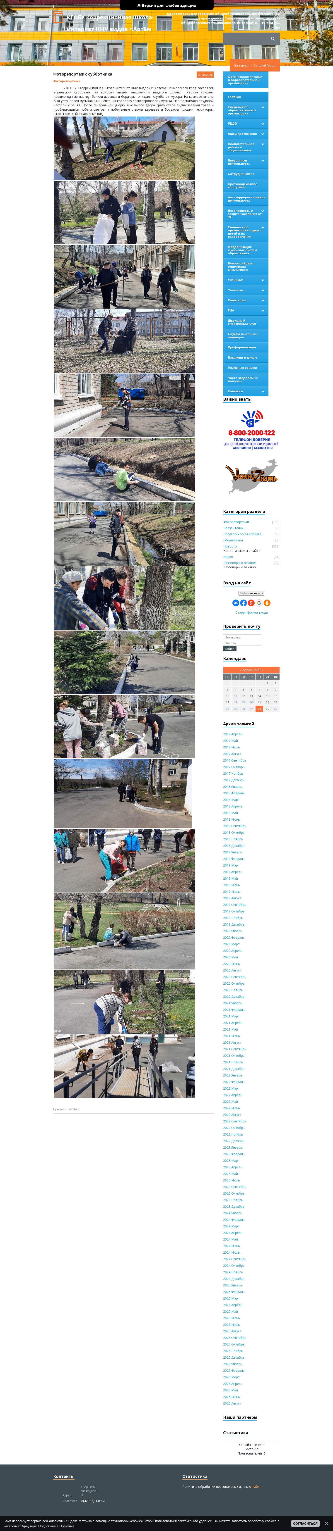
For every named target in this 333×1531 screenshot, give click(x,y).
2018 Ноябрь (233, 839)
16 (275, 696)
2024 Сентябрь (234, 1259)
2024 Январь (232, 1213)
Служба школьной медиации (242, 335)
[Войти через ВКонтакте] (235, 603)
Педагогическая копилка (242, 534)
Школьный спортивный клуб (242, 322)
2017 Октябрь (234, 767)
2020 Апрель (232, 950)
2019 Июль (231, 891)
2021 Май (230, 1029)
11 (235, 696)
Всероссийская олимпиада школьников (240, 266)
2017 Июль (231, 747)
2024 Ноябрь (233, 1272)
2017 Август (232, 754)
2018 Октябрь (234, 832)
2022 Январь (232, 1075)
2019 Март (231, 865)
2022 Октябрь (234, 1128)
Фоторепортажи (66, 81)
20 (251, 702)
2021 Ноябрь (233, 1062)
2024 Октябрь (234, 1265)
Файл (256, 1486)
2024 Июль (231, 1252)
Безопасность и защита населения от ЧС (245, 214)
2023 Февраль (234, 1154)
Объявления (233, 540)
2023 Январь (232, 1147)
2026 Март (231, 1377)
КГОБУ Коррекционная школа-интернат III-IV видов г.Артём (110, 18)
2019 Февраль (234, 859)
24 (227, 709)
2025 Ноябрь (233, 1351)
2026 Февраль (234, 1370)
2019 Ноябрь (233, 918)
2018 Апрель (232, 806)
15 (267, 696)
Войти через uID (251, 593)
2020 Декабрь (233, 996)
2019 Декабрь (233, 924)
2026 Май (230, 1390)
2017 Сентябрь (234, 760)
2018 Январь (232, 786)
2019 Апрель (232, 872)
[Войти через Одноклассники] (267, 603)
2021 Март (231, 1016)
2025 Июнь (231, 1318)
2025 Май (230, 1311)
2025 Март (231, 1298)
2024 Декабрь (233, 1278)
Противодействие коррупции (242, 185)
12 (243, 696)
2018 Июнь (231, 819)
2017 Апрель (232, 734)
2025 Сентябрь (234, 1338)
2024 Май (230, 1239)
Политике (66, 1526)
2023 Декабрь (233, 1206)
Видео (228, 557)
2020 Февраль (234, 937)
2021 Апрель (232, 1023)
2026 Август (232, 1403)
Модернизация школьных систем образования (242, 250)
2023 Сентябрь (234, 1187)
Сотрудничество (241, 174)
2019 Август (232, 898)
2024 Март (231, 1226)
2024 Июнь (231, 1246)
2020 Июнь (231, 964)
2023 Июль (231, 1180)
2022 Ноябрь (233, 1134)
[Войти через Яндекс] (251, 603)
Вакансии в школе (242, 357)
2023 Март (231, 1160)
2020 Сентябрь (234, 977)
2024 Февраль (234, 1219)
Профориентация (242, 347)
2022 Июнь (231, 1108)
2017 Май (230, 740)
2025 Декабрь (233, 1357)
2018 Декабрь (233, 845)
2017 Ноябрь (233, 773)
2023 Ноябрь (233, 1200)
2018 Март (231, 800)
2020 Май (230, 957)
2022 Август (232, 1114)
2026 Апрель (232, 1383)
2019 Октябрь (234, 911)
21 (259, 702)
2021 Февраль (234, 1009)
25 (235, 709)
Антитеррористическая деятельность (246, 198)
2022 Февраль (234, 1082)
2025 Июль (231, 1324)
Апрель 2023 (252, 670)
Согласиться (305, 1523)
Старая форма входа (251, 612)
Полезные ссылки (242, 367)
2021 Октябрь (234, 1055)
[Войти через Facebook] (243, 603)
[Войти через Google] (259, 603)
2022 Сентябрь (234, 1121)
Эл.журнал (241, 65)
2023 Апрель (232, 1167)
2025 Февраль (234, 1292)
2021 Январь (232, 1003)
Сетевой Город (264, 65)
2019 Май (230, 878)
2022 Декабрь (233, 1141)
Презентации (233, 528)
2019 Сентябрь (234, 904)
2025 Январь (232, 1285)
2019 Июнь (231, 885)
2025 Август (232, 1331)
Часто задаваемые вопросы (243, 379)
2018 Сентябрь (234, 826)
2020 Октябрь (234, 983)
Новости (230, 546)
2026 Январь (232, 1364)
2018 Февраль (234, 793)
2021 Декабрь (233, 1069)
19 (243, 702)
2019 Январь (232, 852)
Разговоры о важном (239, 563)
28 (259, 709)
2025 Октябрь (234, 1344)
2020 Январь (232, 931)
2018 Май (230, 813)
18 (235, 702)
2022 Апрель (232, 1095)
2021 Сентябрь (234, 1049)
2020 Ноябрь (233, 990)
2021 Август (232, 1042)
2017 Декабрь (233, 780)
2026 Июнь (231, 1397)
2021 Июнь (231, 1036)
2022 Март (231, 1088)
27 (251, 709)
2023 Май (230, 1173)
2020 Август (232, 970)
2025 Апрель (232, 1305)
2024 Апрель (232, 1233)
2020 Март (231, 944)
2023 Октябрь (234, 1193)
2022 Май (230, 1101)
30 (275, 709)
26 (243, 709)
